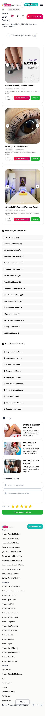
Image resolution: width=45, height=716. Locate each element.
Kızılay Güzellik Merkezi (10, 538)
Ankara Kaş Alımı (8, 621)
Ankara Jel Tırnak (8, 608)
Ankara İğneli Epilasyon (11, 652)
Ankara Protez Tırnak (10, 613)
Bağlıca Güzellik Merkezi (11, 578)
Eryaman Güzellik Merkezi (12, 560)
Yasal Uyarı (6, 696)
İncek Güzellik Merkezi (10, 574)
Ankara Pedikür (8, 635)
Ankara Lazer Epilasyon (11, 586)
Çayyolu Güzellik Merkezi (11, 552)
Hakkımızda (6, 669)
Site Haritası (6, 700)
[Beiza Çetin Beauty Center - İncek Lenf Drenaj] (22, 134)
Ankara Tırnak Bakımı (10, 617)
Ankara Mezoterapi (9, 661)
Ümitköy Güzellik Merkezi (11, 547)
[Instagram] (37, 705)
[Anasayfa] (3, 9)
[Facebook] (33, 705)
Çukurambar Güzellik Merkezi (13, 565)
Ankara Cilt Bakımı (9, 595)
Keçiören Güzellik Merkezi (12, 569)
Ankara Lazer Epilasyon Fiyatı (13, 591)
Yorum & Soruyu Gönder (22, 512)
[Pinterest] (41, 705)
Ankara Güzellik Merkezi (11, 534)
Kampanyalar (7, 683)
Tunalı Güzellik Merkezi (10, 543)
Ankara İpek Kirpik (9, 599)
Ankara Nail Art (8, 604)
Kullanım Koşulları (8, 691)
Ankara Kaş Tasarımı (10, 626)
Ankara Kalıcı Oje (8, 657)
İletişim (35, 98)
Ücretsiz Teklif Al (22, 98)
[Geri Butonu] (37, 65)
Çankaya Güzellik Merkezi (12, 556)
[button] (22, 4)
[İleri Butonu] (7, 65)
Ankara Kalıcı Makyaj (10, 648)
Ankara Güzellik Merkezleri (12, 674)
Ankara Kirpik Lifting (9, 630)
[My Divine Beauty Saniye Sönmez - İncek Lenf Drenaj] (22, 73)
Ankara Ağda (7, 643)
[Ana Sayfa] (11, 4)
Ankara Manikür (8, 639)
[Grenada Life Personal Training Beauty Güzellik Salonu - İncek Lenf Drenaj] (22, 195)
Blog (3, 678)
